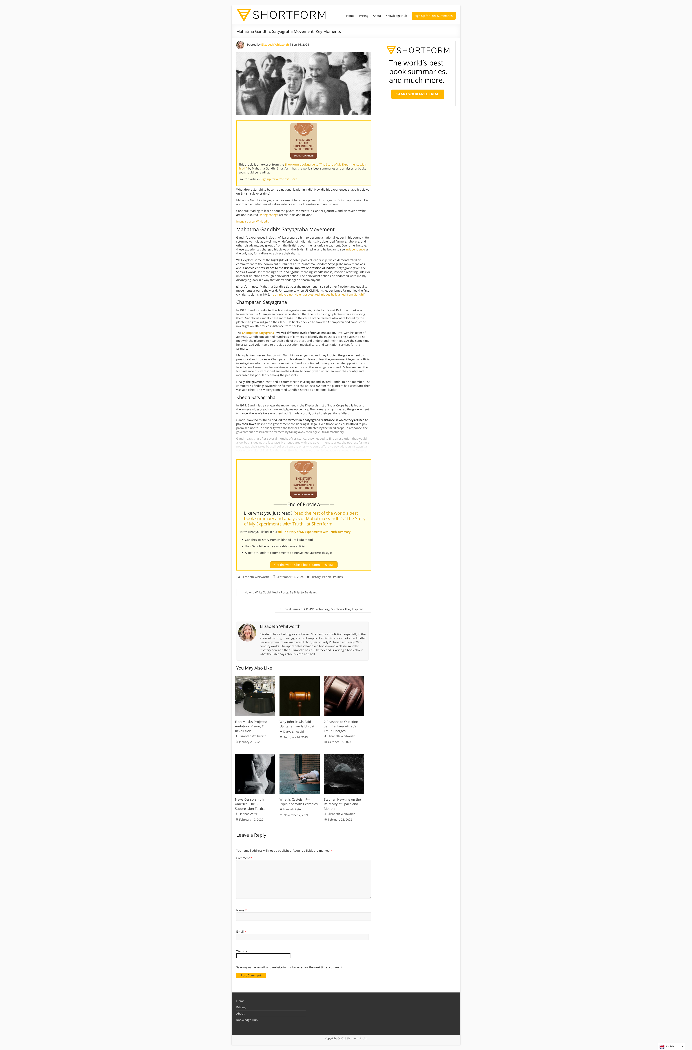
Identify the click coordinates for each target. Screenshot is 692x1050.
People (327, 577)
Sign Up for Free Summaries (434, 16)
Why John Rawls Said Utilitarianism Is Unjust (297, 723)
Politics (338, 577)
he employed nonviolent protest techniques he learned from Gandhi (317, 294)
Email (241, 932)
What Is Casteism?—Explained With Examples (299, 801)
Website (241, 951)
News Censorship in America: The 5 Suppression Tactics (250, 804)
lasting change (268, 215)
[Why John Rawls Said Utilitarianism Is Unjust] (300, 678)
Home (350, 16)
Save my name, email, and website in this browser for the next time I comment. (289, 967)
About (377, 16)
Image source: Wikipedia (252, 221)
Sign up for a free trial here (279, 179)
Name (241, 910)
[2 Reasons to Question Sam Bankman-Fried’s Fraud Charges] (344, 678)
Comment (244, 858)
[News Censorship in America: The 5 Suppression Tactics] (255, 756)
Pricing (363, 16)
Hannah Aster (248, 814)
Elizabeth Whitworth (275, 45)
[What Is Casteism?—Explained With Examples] (300, 756)
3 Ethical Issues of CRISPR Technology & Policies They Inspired (323, 609)
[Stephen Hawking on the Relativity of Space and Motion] (344, 756)
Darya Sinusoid (293, 732)
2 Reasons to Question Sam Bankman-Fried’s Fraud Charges (341, 726)
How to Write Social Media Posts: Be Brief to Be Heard (279, 592)
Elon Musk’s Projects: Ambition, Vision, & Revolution (251, 726)
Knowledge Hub (396, 16)
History (316, 577)
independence (355, 249)
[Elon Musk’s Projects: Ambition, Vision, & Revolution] (255, 678)
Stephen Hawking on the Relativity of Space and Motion (342, 804)
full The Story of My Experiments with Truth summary (314, 532)
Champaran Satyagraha (258, 333)
